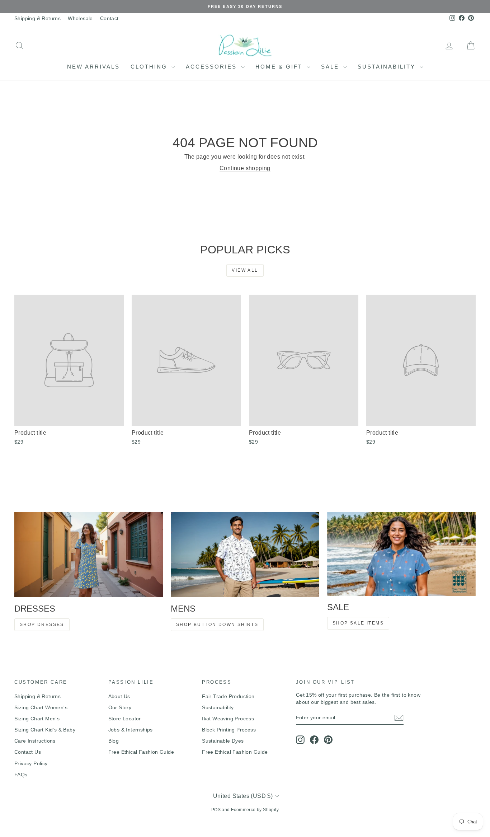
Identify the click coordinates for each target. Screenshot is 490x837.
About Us (119, 696)
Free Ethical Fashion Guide (141, 752)
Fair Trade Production (228, 696)
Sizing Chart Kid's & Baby (44, 730)
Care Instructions (35, 741)
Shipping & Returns (37, 18)
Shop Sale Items (358, 623)
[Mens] (245, 554)
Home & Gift (280, 67)
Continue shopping (245, 168)
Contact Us (27, 752)
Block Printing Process (229, 730)
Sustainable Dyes (223, 741)
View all (245, 270)
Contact (109, 18)
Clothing (150, 67)
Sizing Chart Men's (37, 718)
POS (216, 809)
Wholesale (80, 18)
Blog (113, 741)
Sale (331, 67)
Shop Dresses (42, 624)
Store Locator (124, 718)
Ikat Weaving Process (228, 718)
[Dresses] (88, 554)
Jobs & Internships (130, 730)
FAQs (21, 774)
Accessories (212, 67)
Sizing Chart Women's (40, 707)
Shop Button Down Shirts (217, 624)
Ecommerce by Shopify (255, 809)
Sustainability (388, 67)
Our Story (120, 707)
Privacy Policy (31, 763)
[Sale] (401, 554)
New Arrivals (93, 67)
